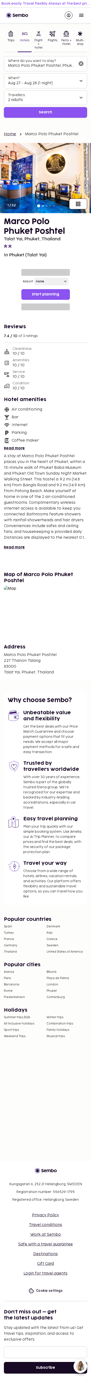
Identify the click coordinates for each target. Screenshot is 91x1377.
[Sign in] (69, 15)
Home (10, 134)
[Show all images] (78, 204)
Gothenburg (56, 997)
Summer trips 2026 (17, 1017)
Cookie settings (49, 1291)
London (52, 984)
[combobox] (41, 65)
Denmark (53, 926)
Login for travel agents (45, 1273)
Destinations (45, 1254)
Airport (28, 281)
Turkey (9, 933)
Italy (50, 933)
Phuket (52, 991)
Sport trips (11, 1030)
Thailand (10, 952)
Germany (10, 945)
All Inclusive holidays (19, 1023)
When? (13, 78)
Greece (52, 939)
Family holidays (58, 1030)
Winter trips (55, 1017)
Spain (8, 926)
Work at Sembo (45, 1234)
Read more (14, 448)
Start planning (45, 294)
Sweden (52, 945)
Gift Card (45, 1263)
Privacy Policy (45, 1215)
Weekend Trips (14, 1036)
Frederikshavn (14, 997)
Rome (8, 991)
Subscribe (45, 1367)
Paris (7, 978)
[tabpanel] (45, 87)
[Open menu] (81, 15)
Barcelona (11, 984)
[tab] (11, 40)
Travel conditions (45, 1225)
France (9, 939)
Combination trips (60, 1023)
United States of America (65, 952)
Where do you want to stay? (32, 61)
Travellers (16, 95)
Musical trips (56, 1036)
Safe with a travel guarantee (45, 1244)
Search (45, 112)
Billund (51, 972)
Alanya (9, 972)
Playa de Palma (58, 978)
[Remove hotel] (81, 64)
